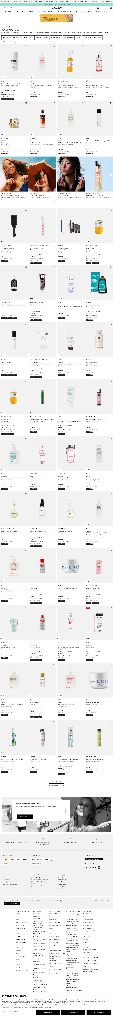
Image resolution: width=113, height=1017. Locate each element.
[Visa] (12, 859)
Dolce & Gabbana (21, 939)
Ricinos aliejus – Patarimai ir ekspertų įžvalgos (73, 920)
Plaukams (97, 12)
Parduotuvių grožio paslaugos (88, 946)
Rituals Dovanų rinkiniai (56, 939)
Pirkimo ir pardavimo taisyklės (45, 901)
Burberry (18, 964)
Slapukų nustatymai (62, 901)
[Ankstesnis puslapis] (49, 786)
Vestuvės (85, 939)
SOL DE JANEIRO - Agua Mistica (40, 969)
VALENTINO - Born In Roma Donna (39, 960)
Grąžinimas (6, 879)
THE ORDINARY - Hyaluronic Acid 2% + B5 (40, 981)
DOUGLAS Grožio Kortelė (90, 969)
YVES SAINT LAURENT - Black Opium (39, 974)
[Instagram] (89, 867)
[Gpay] (19, 859)
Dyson (17, 919)
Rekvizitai (20, 901)
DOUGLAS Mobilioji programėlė (88, 973)
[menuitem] (8, 12)
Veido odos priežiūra (65, 12)
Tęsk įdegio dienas (88, 928)
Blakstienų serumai (54, 936)
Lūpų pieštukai (53, 973)
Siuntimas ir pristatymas (10, 884)
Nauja (51, 928)
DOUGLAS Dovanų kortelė (90, 958)
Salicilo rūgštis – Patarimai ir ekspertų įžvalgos (73, 939)
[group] (56, 201)
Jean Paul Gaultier (21, 942)
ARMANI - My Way (38, 946)
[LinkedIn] (99, 867)
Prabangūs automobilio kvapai (73, 916)
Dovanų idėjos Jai (88, 952)
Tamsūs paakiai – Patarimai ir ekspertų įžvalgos (74, 991)
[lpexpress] (46, 859)
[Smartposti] (40, 859)
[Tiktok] (95, 867)
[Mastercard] (6, 859)
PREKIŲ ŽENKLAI (21, 12)
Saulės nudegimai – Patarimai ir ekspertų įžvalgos (72, 969)
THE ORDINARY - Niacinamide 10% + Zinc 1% (40, 955)
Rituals (17, 917)
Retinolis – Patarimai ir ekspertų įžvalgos (72, 924)
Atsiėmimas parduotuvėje (90, 963)
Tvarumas (60, 889)
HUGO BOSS (19, 948)
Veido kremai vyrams (55, 950)
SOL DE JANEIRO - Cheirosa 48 (38, 917)
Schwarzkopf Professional (23, 970)
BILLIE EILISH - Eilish (38, 936)
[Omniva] (52, 859)
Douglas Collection (21, 922)
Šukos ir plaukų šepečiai (56, 945)
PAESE (17, 945)
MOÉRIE (18, 967)
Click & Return (87, 966)
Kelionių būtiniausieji (89, 931)
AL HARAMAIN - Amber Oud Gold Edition (39, 940)
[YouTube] (92, 867)
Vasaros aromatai (88, 919)
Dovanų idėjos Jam (88, 955)
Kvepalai (32, 12)
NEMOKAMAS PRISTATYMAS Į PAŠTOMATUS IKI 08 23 (56, 4)
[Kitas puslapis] (63, 786)
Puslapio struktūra (35, 877)
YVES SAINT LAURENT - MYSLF (39, 965)
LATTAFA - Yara (37, 977)
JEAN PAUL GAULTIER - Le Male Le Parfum (40, 933)
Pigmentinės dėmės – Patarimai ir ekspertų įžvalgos (72, 930)
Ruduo (85, 942)
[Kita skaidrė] (111, 12)
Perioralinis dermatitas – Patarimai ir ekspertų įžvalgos (73, 981)
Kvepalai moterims (54, 922)
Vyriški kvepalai (87, 925)
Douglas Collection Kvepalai (55, 957)
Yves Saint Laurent (21, 931)
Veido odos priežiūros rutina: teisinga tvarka (72, 944)
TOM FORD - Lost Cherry (40, 984)
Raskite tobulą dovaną (89, 949)
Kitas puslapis (56, 781)
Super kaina (52, 931)
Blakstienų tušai (53, 942)
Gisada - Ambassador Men (39, 950)
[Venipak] (33, 863)
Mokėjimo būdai (7, 882)
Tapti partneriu (62, 884)
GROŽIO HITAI (87, 936)
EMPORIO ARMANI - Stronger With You (38, 922)
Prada (17, 962)
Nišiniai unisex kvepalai (56, 963)
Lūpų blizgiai (53, 948)
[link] (14, 71)
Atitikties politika (30, 901)
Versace (18, 953)
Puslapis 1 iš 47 (56, 785)
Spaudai (60, 882)
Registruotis (24, 816)
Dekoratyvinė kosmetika (46, 12)
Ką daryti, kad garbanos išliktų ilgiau (73, 955)
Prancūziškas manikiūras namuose (73, 963)
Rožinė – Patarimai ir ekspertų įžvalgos (72, 959)
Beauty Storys (87, 934)
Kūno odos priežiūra (83, 12)
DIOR (17, 934)
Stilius (106, 12)
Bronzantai (52, 960)
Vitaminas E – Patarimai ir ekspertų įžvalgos (73, 986)
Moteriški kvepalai (88, 922)
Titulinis (3, 27)
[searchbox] (17, 8)
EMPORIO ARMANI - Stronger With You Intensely (38, 927)
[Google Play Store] (89, 859)
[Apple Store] (98, 859)
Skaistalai (52, 966)
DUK (4, 877)
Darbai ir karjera (62, 879)
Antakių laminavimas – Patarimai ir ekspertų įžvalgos (72, 949)
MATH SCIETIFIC (20, 928)
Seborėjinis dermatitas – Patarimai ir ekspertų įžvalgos (73, 975)
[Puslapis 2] (56, 201)
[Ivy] (6, 863)
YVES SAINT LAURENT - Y (40, 943)
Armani (18, 959)
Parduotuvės (100, 1)
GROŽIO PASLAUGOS (77, 1)
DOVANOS (109, 1)
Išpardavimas (53, 919)
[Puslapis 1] (54, 201)
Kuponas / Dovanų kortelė (57, 953)
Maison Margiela (20, 956)
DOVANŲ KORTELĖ (7, 12)
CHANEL (18, 936)
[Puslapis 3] (59, 201)
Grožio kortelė (90, 1)
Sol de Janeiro (20, 925)
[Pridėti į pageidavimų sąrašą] (26, 46)
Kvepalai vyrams (54, 934)
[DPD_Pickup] (40, 863)
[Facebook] (86, 867)
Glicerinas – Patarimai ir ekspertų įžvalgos (73, 935)
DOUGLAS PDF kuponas (90, 960)
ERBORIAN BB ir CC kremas (55, 970)
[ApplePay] (25, 859)
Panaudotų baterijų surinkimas (39, 879)
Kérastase (18, 950)
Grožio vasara (87, 917)
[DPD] (33, 859)
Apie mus (60, 877)
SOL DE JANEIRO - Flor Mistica (39, 988)
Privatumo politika (9, 901)
